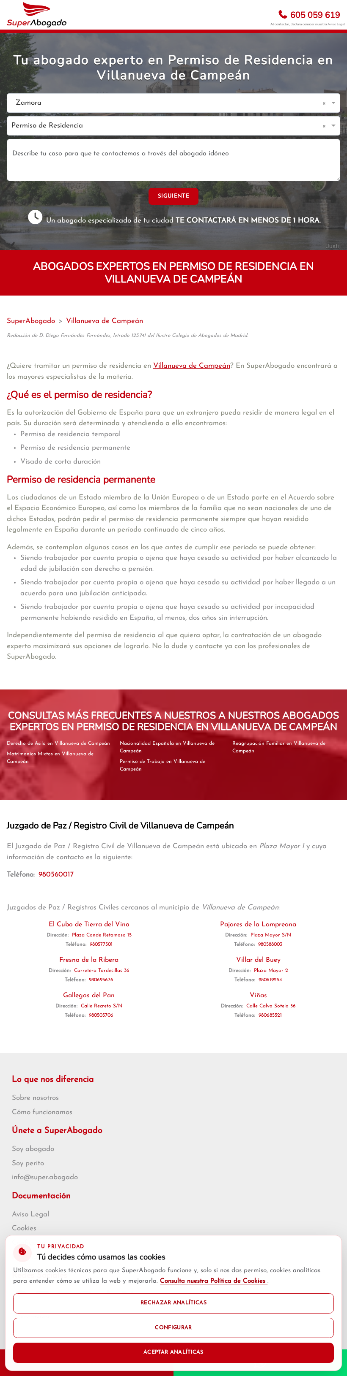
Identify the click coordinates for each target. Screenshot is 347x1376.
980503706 (101, 1015)
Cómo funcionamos (42, 1112)
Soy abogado (33, 1149)
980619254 (270, 979)
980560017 (56, 874)
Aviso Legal (336, 24)
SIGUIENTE (173, 196)
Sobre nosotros (35, 1098)
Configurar (173, 1327)
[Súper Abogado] (36, 15)
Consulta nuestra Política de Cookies (213, 1281)
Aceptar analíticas (173, 1352)
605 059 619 (314, 15)
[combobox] (165, 103)
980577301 (101, 944)
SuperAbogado (31, 321)
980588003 (270, 944)
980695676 (101, 979)
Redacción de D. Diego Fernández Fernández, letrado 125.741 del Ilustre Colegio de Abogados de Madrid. (127, 335)
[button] (325, 103)
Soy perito (28, 1163)
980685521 (270, 1015)
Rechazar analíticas (173, 1302)
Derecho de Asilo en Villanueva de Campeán (58, 743)
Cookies (24, 1228)
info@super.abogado (45, 1177)
